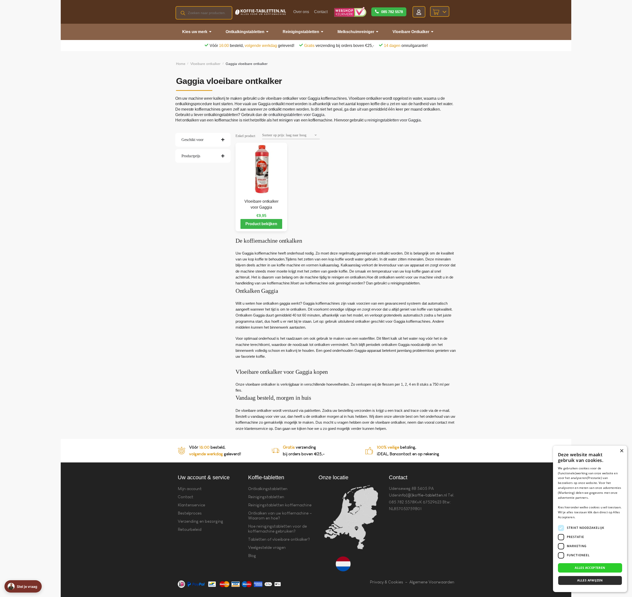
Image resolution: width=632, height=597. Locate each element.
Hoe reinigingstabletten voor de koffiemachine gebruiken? (277, 529)
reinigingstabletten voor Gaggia (394, 120)
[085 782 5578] (377, 12)
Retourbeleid (189, 529)
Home (180, 64)
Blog (252, 555)
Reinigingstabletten (266, 497)
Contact (321, 12)
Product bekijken (261, 224)
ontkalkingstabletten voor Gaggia (296, 115)
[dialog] (590, 519)
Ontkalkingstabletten (267, 488)
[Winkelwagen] (439, 11)
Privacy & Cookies (386, 582)
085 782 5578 (392, 12)
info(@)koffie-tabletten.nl (423, 495)
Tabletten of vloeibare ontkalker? (279, 539)
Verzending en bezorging (200, 521)
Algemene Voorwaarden (431, 582)
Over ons (301, 12)
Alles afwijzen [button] (590, 580)
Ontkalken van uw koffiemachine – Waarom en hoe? (280, 515)
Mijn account (190, 488)
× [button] (621, 451)
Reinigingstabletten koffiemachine (280, 505)
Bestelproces (190, 513)
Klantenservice (191, 505)
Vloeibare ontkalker (205, 64)
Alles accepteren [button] (590, 568)
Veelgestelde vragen (267, 547)
